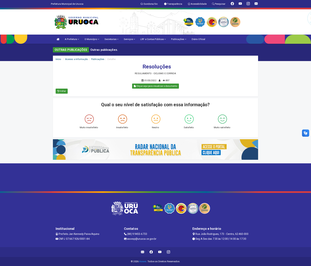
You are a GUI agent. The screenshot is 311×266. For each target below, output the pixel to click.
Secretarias (111, 39)
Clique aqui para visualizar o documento (156, 86)
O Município (91, 39)
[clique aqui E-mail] (142, 252)
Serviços (129, 39)
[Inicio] (58, 39)
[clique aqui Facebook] (151, 252)
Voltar (62, 91)
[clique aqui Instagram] (168, 252)
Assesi (143, 261)
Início (58, 59)
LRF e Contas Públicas (152, 39)
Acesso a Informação (76, 59)
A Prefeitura (71, 39)
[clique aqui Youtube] (160, 252)
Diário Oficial (198, 39)
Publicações (178, 39)
